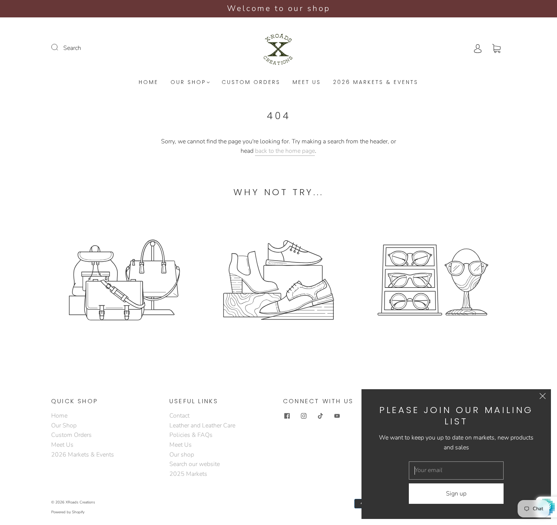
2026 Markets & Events (375, 82)
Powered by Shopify (67, 512)
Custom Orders (251, 82)
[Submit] (59, 47)
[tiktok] (320, 415)
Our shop (181, 454)
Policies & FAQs (191, 435)
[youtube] (337, 415)
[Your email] (456, 470)
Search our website (194, 464)
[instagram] (303, 415)
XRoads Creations (80, 502)
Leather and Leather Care (202, 425)
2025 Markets (188, 474)
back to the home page (285, 151)
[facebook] (286, 415)
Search (72, 48)
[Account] (478, 48)
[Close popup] (542, 397)
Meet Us (307, 82)
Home (148, 82)
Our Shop (188, 82)
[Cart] (496, 48)
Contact (179, 416)
